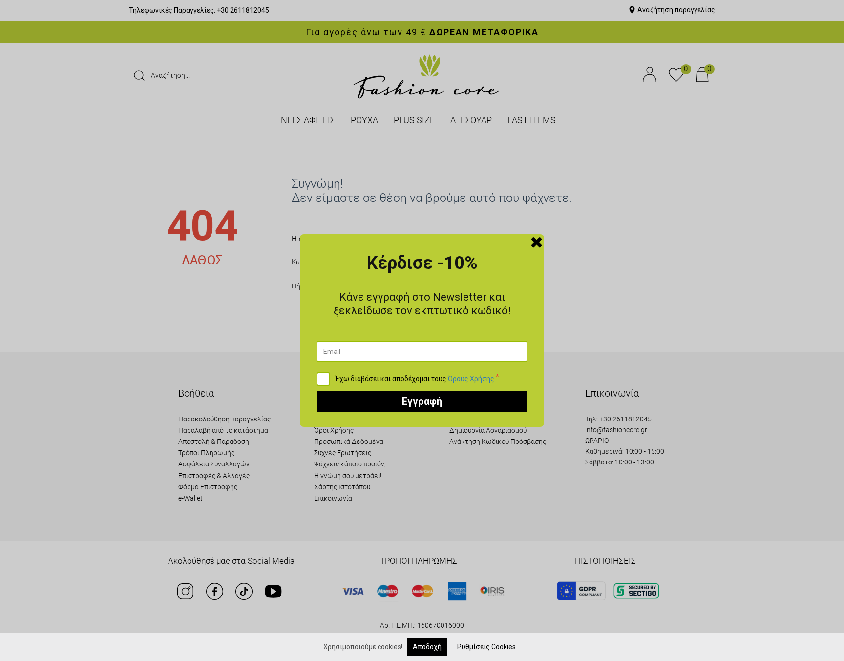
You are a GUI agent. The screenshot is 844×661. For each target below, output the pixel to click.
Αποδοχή (427, 647)
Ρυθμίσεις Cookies (486, 647)
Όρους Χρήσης (471, 379)
